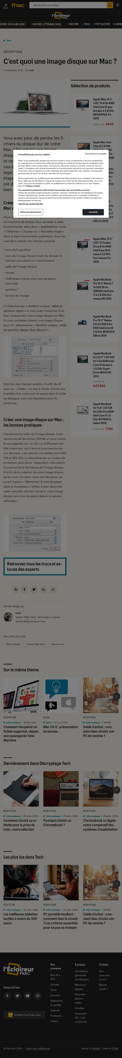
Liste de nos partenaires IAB (30, 204)
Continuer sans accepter (95, 154)
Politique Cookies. (32, 186)
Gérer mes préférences (30, 212)
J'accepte (93, 212)
